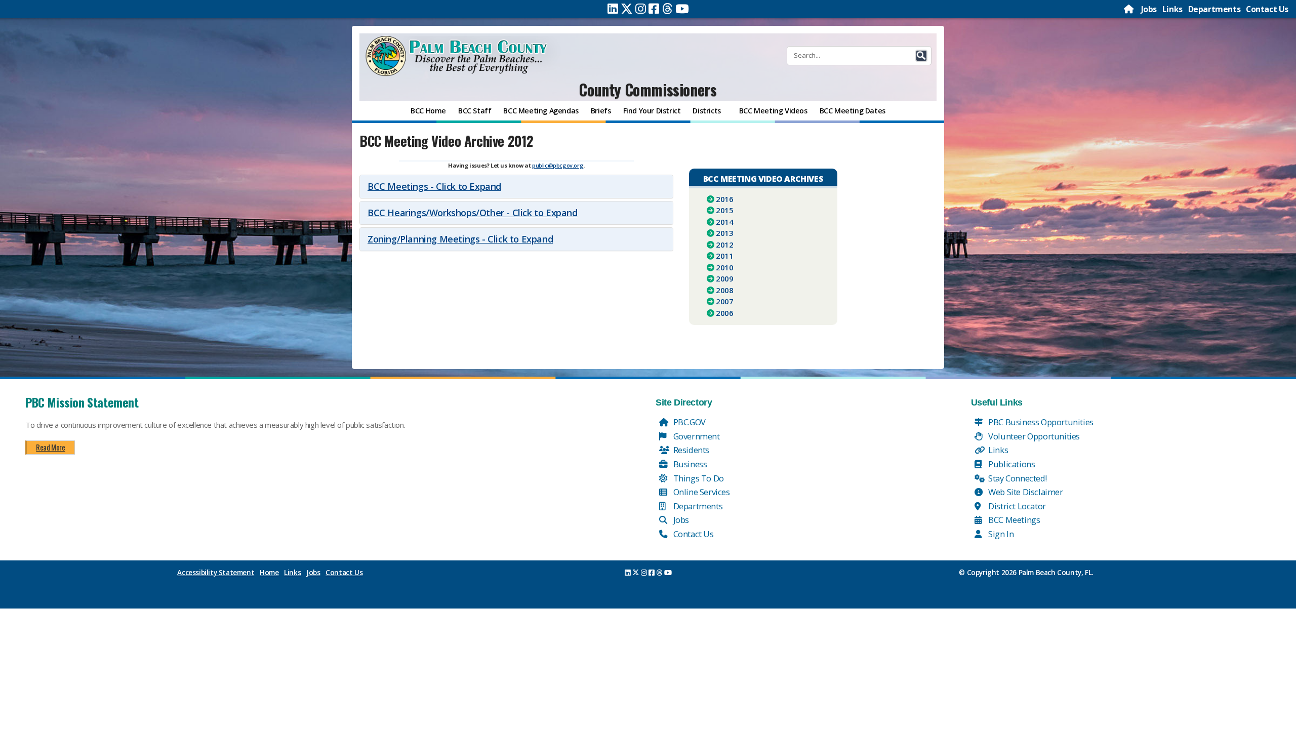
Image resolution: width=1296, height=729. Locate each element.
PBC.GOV (688, 422)
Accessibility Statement (215, 572)
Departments (1214, 9)
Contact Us (1267, 9)
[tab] (516, 186)
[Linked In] (613, 9)
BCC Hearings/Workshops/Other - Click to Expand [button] (473, 213)
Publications (1011, 464)
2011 (724, 256)
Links (1172, 9)
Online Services (700, 492)
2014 (724, 222)
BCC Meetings (1013, 519)
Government (695, 436)
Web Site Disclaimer (1025, 492)
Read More (50, 447)
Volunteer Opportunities (1033, 436)
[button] (921, 56)
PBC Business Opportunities (1040, 422)
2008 (724, 290)
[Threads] (667, 9)
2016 (724, 199)
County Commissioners (647, 89)
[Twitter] (627, 9)
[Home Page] (1129, 9)
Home (269, 572)
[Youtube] (682, 9)
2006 (724, 313)
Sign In (1000, 534)
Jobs (1149, 9)
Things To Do (697, 478)
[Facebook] (654, 9)
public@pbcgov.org (557, 165)
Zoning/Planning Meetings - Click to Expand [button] (460, 239)
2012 (724, 244)
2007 (724, 301)
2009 (724, 278)
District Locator (1016, 506)
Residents (690, 450)
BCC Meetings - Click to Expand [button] (434, 186)
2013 (724, 233)
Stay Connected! (1017, 478)
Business (689, 464)
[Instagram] (640, 9)
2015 (724, 210)
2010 (724, 267)
